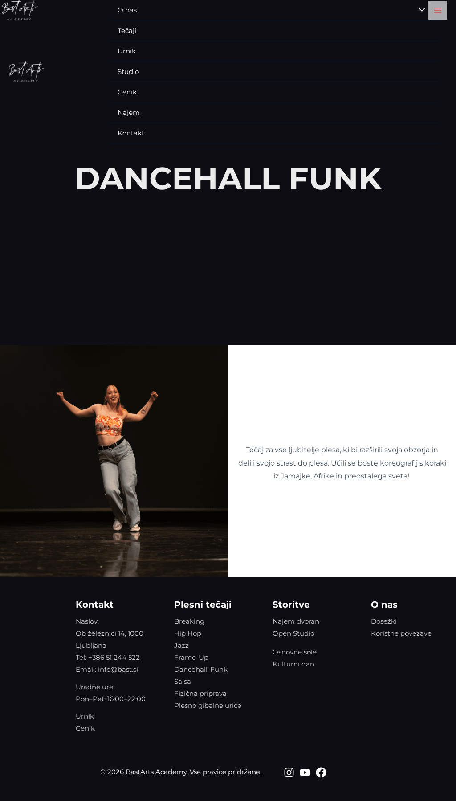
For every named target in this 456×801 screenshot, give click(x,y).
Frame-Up (191, 657)
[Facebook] (321, 772)
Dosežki (384, 621)
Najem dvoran (296, 621)
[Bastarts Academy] (27, 71)
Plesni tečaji (203, 604)
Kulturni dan (293, 664)
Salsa (182, 681)
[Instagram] (289, 772)
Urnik (127, 51)
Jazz (181, 645)
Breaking (189, 621)
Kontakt (131, 133)
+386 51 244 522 (114, 657)
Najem (129, 112)
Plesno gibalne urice (207, 705)
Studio (128, 71)
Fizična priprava (200, 693)
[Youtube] (305, 772)
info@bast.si (118, 669)
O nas (384, 604)
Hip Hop (187, 633)
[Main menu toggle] (438, 10)
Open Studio (293, 633)
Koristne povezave (401, 633)
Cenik (127, 92)
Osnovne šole (295, 652)
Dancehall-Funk (201, 669)
